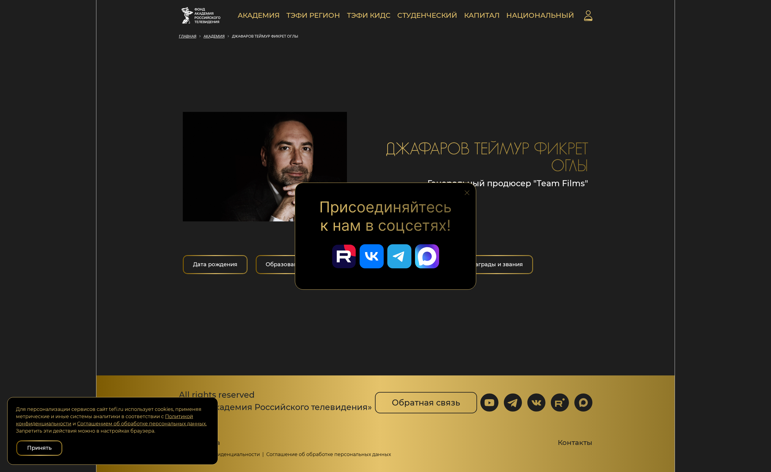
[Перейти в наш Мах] (427, 256)
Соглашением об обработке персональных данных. (142, 424)
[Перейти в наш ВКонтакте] (372, 256)
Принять (39, 448)
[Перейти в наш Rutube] (344, 256)
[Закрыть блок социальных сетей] (467, 191)
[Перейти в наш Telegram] (399, 256)
